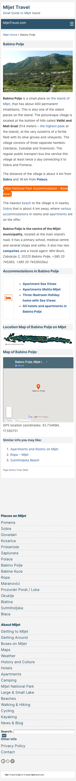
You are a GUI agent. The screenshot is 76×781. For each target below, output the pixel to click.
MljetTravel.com (14, 23)
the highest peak (53, 126)
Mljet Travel (16, 7)
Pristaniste (10, 547)
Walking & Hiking (15, 704)
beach (27, 203)
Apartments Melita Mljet (42, 289)
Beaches (8, 698)
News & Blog (12, 723)
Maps (5, 650)
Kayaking (9, 717)
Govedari (9, 534)
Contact (8, 752)
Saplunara (9, 553)
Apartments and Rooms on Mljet (34, 449)
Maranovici (10, 583)
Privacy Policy (13, 746)
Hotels (6, 668)
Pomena (8, 522)
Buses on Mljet (14, 643)
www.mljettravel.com (35, 775)
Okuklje (7, 596)
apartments (58, 214)
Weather (8, 656)
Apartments (11, 674)
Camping (8, 680)
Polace (7, 559)
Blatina (7, 602)
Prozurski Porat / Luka (20, 589)
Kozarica (8, 541)
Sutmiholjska (12, 608)
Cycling (7, 711)
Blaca (5, 614)
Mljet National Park (17, 686)
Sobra (7, 208)
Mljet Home (10, 34)
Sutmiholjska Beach (24, 460)
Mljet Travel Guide (13, 775)
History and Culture (18, 662)
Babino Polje (15, 470)
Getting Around (14, 637)
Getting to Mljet (14, 631)
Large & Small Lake (17, 692)
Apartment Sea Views (39, 284)
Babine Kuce (12, 571)
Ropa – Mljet (19, 455)
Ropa (5, 577)
